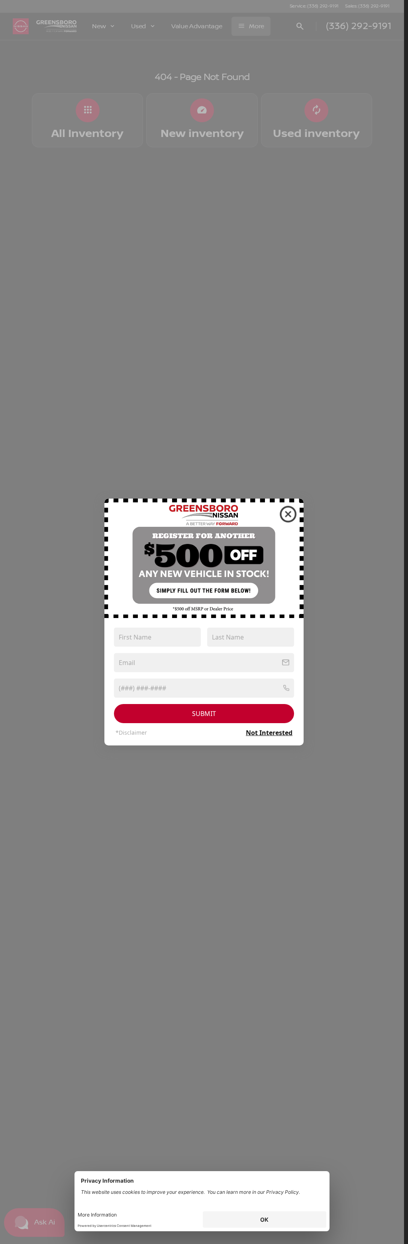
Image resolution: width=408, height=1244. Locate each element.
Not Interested (269, 732)
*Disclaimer (131, 732)
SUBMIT (204, 713)
